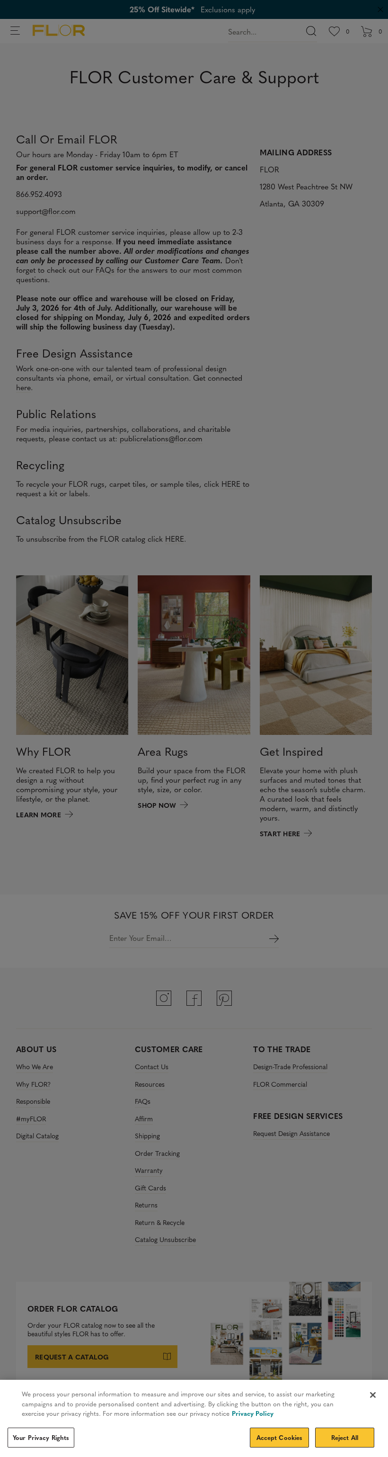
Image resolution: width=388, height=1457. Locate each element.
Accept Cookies (279, 1437)
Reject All (344, 1437)
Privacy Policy (252, 1413)
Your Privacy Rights (41, 1437)
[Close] (372, 1395)
